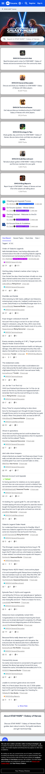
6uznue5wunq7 (7, 373)
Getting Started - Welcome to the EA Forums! (21, 215)
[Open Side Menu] (3, 3)
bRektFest (5, 464)
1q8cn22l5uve (7, 284)
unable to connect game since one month (18, 683)
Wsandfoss (6, 441)
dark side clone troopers (12, 453)
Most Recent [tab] (6, 238)
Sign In (39, 3)
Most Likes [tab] (29, 238)
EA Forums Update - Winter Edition (20, 208)
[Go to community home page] (11, 3)
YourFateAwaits (7, 580)
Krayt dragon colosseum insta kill (15, 319)
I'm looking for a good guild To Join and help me (21, 502)
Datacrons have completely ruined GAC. (18, 615)
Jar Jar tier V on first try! (12, 385)
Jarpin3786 (6, 625)
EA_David (10, 211)
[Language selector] (21, 3)
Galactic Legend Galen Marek (13, 524)
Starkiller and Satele (10, 296)
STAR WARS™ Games (10, 9)
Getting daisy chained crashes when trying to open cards (20, 272)
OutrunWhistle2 (7, 306)
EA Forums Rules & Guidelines (18, 223)
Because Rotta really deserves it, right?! (17, 637)
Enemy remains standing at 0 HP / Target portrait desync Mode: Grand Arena (21, 342)
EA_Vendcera (11, 204)
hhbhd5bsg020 (7, 418)
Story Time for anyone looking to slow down (19, 408)
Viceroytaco (6, 354)
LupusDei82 (6, 603)
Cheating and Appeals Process (19, 201)
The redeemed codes (10, 363)
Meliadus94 (6, 693)
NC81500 (5, 670)
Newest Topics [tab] (18, 238)
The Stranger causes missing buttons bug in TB (21, 547)
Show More (23, 706)
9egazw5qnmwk (7, 329)
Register (32, 3)
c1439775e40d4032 (9, 535)
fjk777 (4, 396)
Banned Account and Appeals (14, 476)
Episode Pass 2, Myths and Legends (16, 592)
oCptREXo (5, 512)
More (37, 238)
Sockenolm (6, 557)
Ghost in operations (10, 431)
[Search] (26, 3)
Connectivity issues (10, 660)
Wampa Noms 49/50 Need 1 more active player (20, 570)
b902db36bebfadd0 (9, 489)
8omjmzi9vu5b (7, 648)
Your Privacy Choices (22, 771)
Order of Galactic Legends (12, 249)
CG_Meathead (7, 259)
